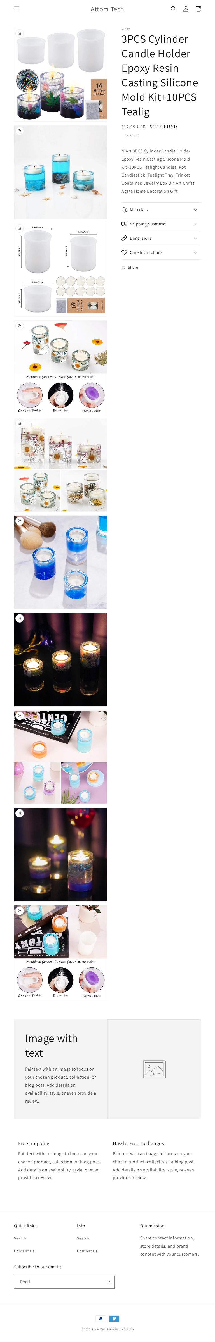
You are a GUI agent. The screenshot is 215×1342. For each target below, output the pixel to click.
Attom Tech (99, 1329)
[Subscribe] (108, 1282)
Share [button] (133, 267)
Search (20, 1238)
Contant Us (24, 1250)
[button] (17, 9)
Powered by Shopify (120, 1329)
